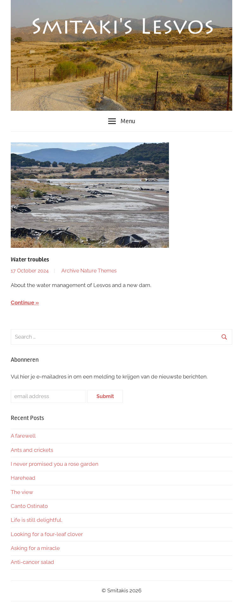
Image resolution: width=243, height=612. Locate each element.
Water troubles (30, 259)
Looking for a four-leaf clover (47, 534)
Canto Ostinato (29, 506)
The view (22, 492)
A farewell (23, 436)
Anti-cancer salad (32, 562)
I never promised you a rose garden (54, 464)
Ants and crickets (32, 450)
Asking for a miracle (35, 548)
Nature (88, 271)
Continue (22, 302)
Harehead (23, 478)
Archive (70, 271)
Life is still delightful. (36, 520)
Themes (107, 271)
